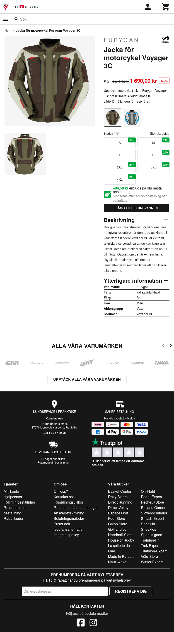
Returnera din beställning (53, 462)
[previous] (163, 346)
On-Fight (148, 491)
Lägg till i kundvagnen (137, 208)
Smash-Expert (152, 518)
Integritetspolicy (66, 534)
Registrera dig (131, 591)
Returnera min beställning (15, 510)
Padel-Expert (151, 496)
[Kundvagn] (165, 6)
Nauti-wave (117, 561)
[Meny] (5, 19)
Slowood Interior (154, 513)
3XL (159, 166)
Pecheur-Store (152, 502)
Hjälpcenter (13, 496)
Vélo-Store (149, 556)
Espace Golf (118, 513)
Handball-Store (120, 534)
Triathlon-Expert (154, 551)
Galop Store (117, 523)
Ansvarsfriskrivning (69, 513)
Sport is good (151, 534)
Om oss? (61, 491)
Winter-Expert (152, 561)
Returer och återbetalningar (76, 507)
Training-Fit (150, 540)
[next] (170, 346)
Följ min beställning (19, 502)
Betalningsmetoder (69, 518)
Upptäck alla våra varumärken (87, 379)
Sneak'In (148, 523)
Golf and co (117, 529)
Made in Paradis (121, 556)
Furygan (121, 39)
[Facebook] (80, 623)
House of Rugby (121, 540)
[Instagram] (93, 623)
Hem (8, 30)
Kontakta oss (54, 418)
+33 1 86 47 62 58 (54, 433)
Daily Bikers (118, 496)
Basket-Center (119, 491)
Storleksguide (159, 133)
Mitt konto (11, 491)
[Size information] (117, 133)
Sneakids (148, 529)
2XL (126, 166)
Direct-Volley (118, 507)
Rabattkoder (13, 518)
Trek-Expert (150, 545)
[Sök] (16, 19)
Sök (23, 19)
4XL (126, 178)
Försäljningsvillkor (68, 502)
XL (160, 153)
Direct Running (120, 502)
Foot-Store (116, 518)
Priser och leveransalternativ (68, 526)
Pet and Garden (153, 507)
